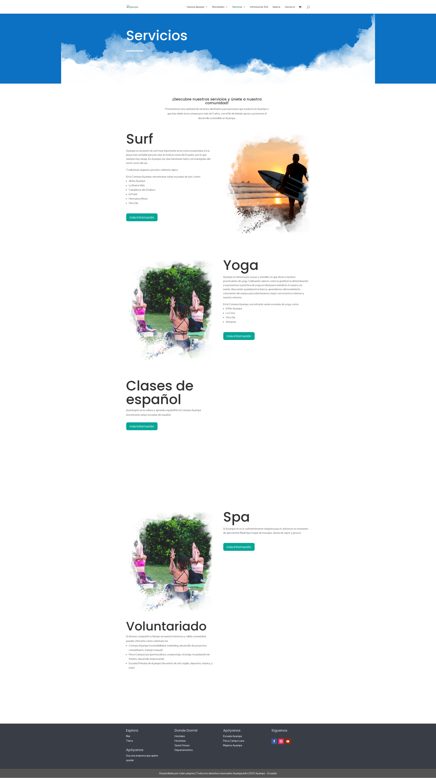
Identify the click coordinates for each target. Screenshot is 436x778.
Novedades (218, 7)
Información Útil (259, 7)
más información (142, 217)
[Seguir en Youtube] (288, 741)
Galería (276, 7)
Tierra (129, 741)
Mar (128, 736)
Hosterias (180, 741)
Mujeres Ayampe (232, 745)
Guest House (182, 745)
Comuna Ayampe (195, 7)
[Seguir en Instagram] (281, 741)
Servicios (237, 7)
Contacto (290, 7)
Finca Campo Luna (233, 741)
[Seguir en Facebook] (274, 741)
